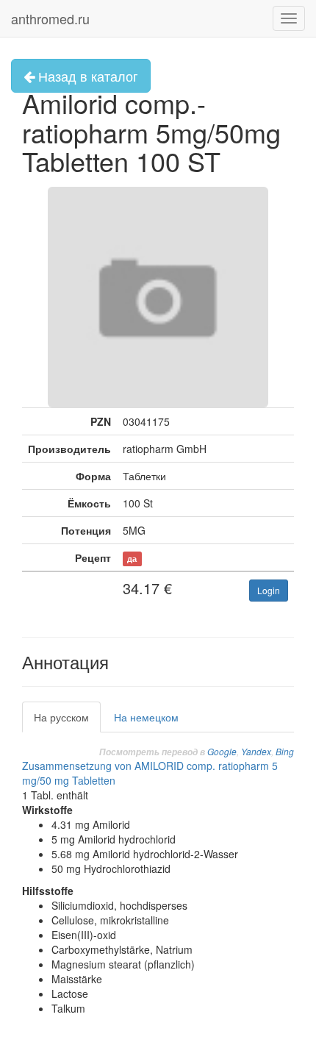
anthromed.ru (50, 18)
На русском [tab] (61, 717)
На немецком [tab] (146, 717)
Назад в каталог (86, 75)
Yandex (256, 751)
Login (268, 590)
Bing (285, 751)
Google (222, 751)
